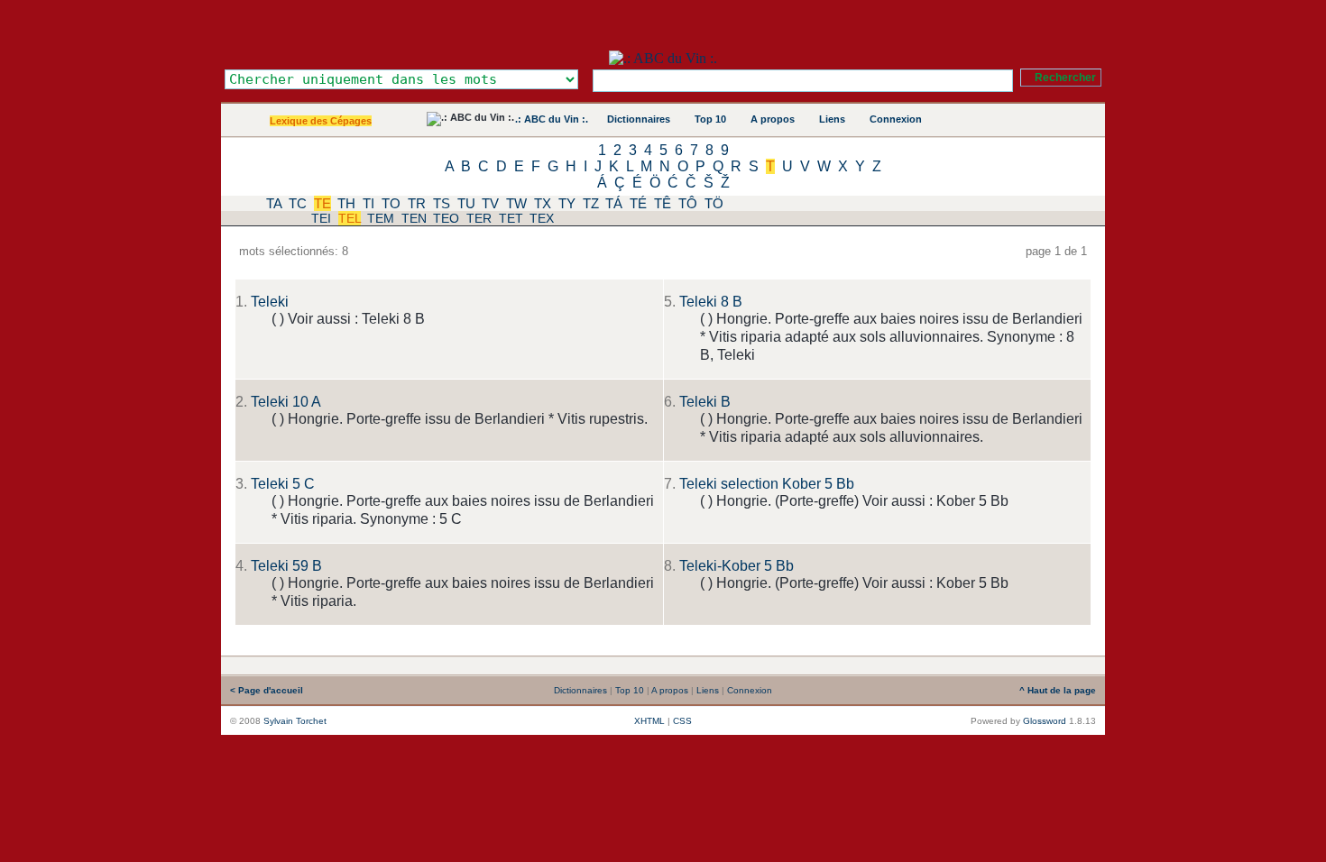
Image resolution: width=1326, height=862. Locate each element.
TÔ (687, 203)
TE (322, 203)
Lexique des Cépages (321, 120)
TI (368, 203)
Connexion (896, 119)
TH (346, 203)
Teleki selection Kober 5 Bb (766, 483)
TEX (541, 218)
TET (511, 218)
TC (298, 203)
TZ (591, 203)
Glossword (1044, 721)
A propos (772, 119)
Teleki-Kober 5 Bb (736, 565)
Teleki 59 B (286, 565)
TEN (414, 218)
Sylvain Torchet (295, 721)
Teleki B (705, 401)
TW (516, 203)
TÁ (613, 203)
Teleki (270, 301)
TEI (321, 218)
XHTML (649, 721)
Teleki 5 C (283, 483)
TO (391, 203)
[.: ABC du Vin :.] (663, 58)
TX (542, 203)
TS (441, 203)
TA (273, 203)
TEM (380, 218)
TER (479, 218)
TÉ (638, 203)
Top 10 (710, 119)
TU (466, 203)
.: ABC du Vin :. (551, 119)
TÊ (662, 203)
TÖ (713, 203)
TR (417, 203)
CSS (682, 721)
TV (490, 203)
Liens (832, 119)
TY (567, 203)
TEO (446, 218)
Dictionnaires (638, 119)
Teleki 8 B (710, 301)
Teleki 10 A (286, 401)
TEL (349, 218)
